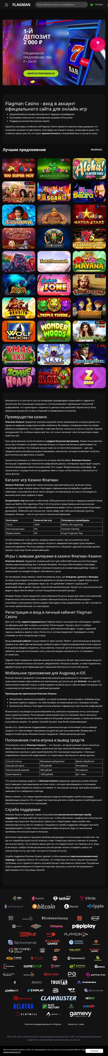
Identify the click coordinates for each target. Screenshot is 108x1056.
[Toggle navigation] (6, 4)
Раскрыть (96, 149)
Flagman (21, 4)
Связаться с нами (76, 1024)
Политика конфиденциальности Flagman (43, 1024)
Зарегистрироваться (41, 73)
